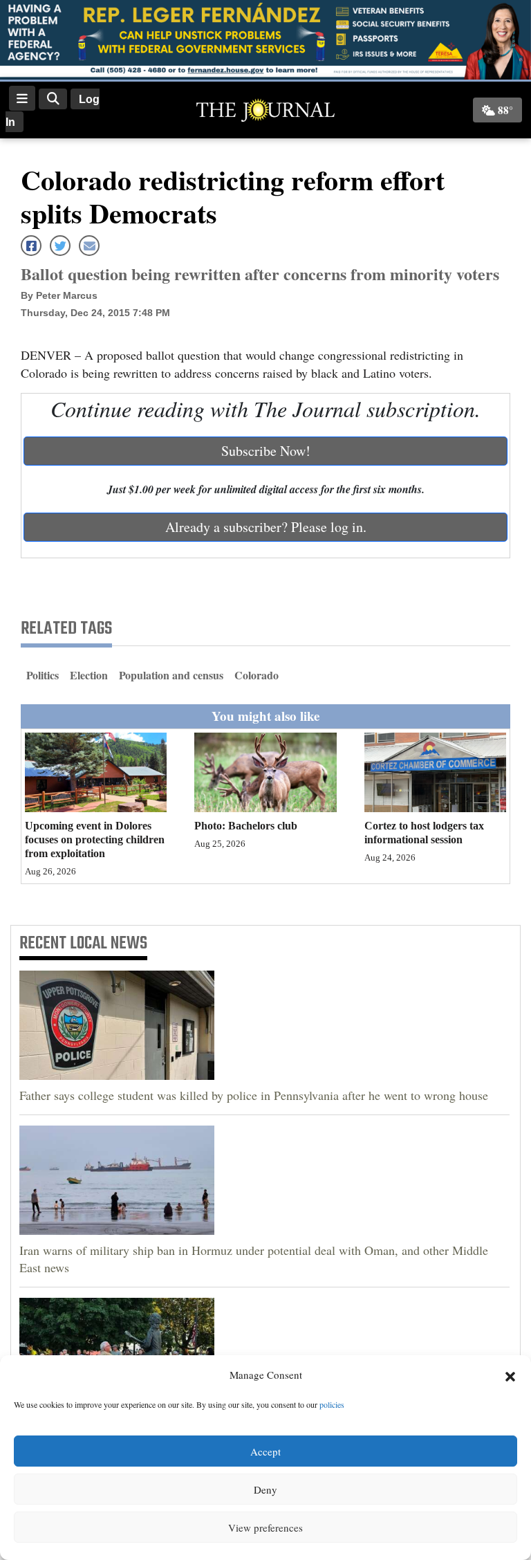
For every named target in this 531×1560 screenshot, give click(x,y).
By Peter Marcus (59, 295)
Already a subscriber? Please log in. (265, 526)
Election (89, 675)
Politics (42, 675)
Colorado (256, 675)
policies (331, 1404)
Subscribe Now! (265, 450)
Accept (265, 1451)
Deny (265, 1489)
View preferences (265, 1527)
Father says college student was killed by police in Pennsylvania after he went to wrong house (253, 1095)
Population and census (171, 675)
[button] (510, 1375)
